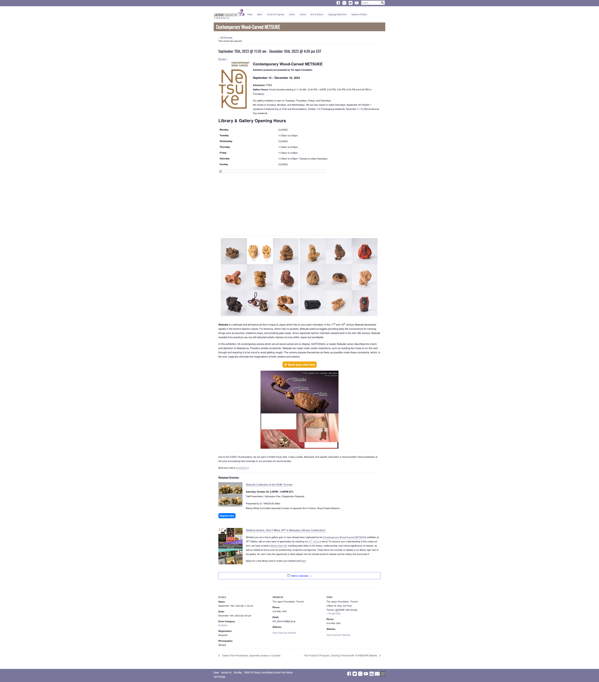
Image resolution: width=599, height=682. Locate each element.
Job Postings (219, 676)
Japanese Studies (359, 14)
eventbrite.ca (242, 467)
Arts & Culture (317, 14)
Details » (223, 59)
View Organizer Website (284, 632)
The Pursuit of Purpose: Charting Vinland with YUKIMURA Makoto (341, 655)
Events (292, 14)
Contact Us (226, 672)
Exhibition (223, 625)
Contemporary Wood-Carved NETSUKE (344, 537)
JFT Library (314, 541)
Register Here (227, 515)
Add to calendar (299, 575)
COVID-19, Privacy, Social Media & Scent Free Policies (268, 672)
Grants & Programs (275, 14)
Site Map (238, 672)
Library (303, 14)
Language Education (337, 14)
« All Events (225, 37)
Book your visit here (301, 365)
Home (249, 14)
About (259, 14)
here (303, 560)
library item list (279, 545)
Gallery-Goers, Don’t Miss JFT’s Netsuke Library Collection (285, 530)
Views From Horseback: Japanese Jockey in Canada (250, 655)
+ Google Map (333, 613)
